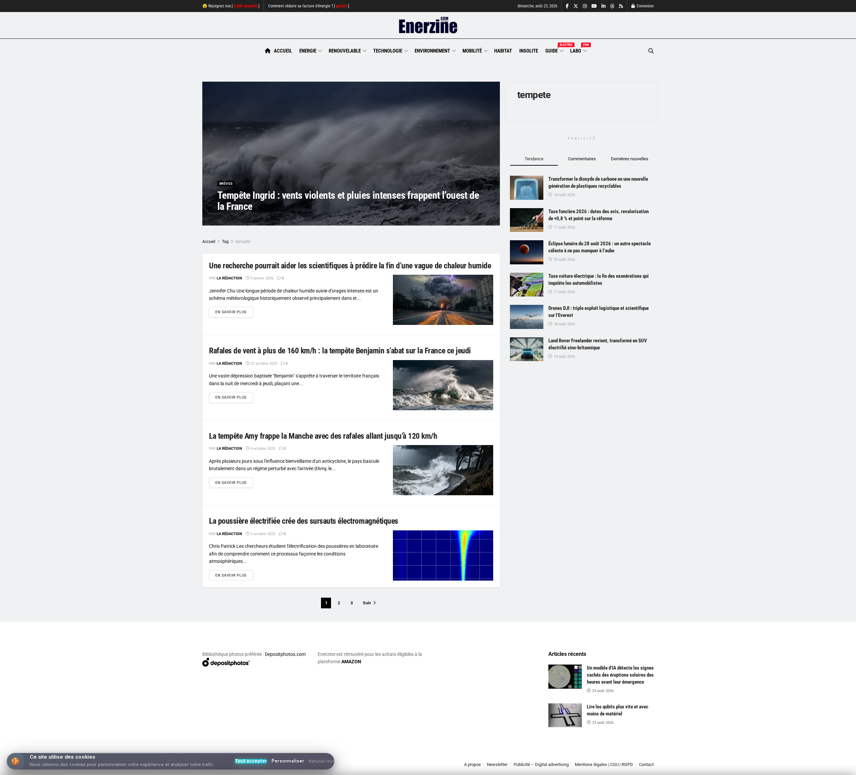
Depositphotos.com (285, 654)
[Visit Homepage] (428, 25)
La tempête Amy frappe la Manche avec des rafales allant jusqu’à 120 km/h (323, 436)
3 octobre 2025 (262, 534)
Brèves (225, 183)
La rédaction (237, 220)
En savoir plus (234, 312)
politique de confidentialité (421, 767)
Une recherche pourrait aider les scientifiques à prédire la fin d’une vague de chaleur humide (350, 265)
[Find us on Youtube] (594, 6)
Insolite (528, 51)
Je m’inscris (618, 755)
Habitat (503, 51)
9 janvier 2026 (261, 278)
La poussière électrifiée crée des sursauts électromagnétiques (303, 521)
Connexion (645, 6)
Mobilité (472, 51)
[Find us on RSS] (621, 6)
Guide (554, 50)
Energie (307, 51)
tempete (242, 241)
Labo (578, 50)
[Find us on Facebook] (567, 6)
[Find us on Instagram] (585, 6)
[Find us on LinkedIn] (604, 6)
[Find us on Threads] (612, 6)
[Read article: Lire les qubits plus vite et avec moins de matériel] (565, 715)
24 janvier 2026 (271, 220)
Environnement (432, 51)
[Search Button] (651, 51)
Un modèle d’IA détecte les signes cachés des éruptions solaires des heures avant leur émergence (620, 675)
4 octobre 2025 (262, 448)
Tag (225, 241)
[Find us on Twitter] (575, 6)
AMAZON (351, 661)
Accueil (283, 51)
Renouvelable (345, 51)
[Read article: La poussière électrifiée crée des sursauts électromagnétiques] (443, 555)
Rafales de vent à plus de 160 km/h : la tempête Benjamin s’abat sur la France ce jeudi (340, 350)
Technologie (387, 51)
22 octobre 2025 (263, 363)
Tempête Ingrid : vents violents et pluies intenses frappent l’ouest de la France (348, 200)
